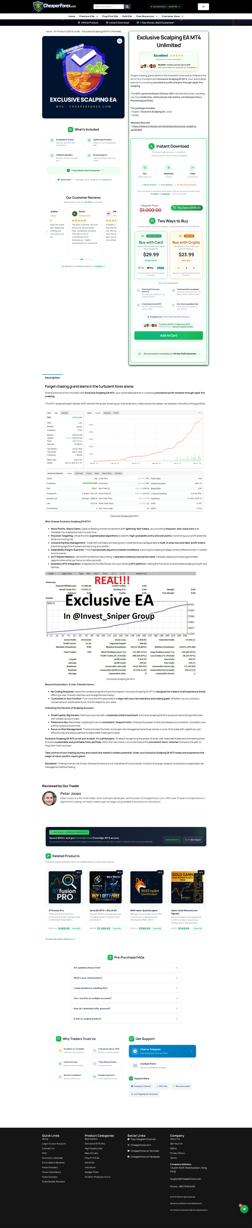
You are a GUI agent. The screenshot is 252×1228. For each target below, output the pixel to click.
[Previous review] (47, 232)
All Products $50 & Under (67, 31)
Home (72, 16)
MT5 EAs (163, 1086)
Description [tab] (52, 377)
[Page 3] (77, 259)
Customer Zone (171, 16)
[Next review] (119, 232)
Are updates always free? (87, 967)
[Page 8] (87, 259)
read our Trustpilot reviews (182, 326)
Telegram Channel (142, 1086)
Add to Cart (168, 335)
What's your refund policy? (88, 977)
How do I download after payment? (92, 1008)
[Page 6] (84, 259)
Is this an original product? (87, 1018)
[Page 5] (81, 259)
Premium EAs (86, 16)
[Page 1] (73, 259)
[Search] (127, 6)
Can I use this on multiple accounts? (93, 998)
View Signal (195, 840)
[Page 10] (91, 259)
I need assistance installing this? (91, 988)
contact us (107, 179)
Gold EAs (127, 16)
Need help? (66, 179)
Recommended (183, 1086)
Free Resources (145, 16)
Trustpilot (166, 194)
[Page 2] (75, 259)
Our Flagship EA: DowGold (146, 1094)
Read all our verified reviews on (85, 266)
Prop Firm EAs (110, 16)
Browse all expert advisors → (60, 939)
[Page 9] (89, 259)
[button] (119, 41)
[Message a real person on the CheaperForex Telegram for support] (244, 1209)
